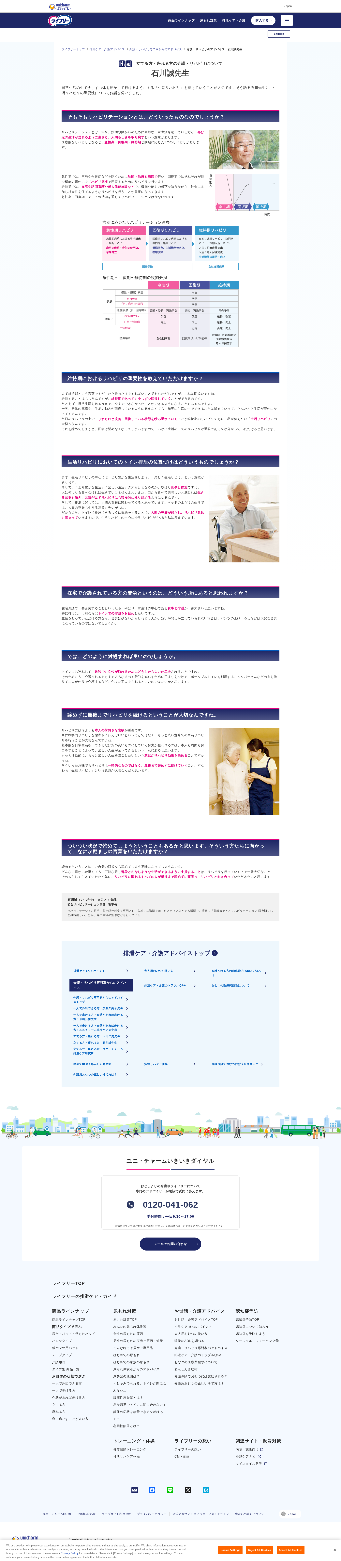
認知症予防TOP (247, 1319)
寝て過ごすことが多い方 (70, 1419)
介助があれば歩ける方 (68, 1397)
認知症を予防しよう (250, 1333)
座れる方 (58, 1411)
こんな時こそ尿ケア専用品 (133, 1348)
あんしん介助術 (186, 1369)
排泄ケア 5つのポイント (89, 970)
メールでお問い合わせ (170, 1244)
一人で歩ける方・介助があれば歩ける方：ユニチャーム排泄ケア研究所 (98, 1027)
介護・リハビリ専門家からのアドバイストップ (98, 1000)
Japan (292, 1513)
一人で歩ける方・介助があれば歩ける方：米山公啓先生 (98, 1017)
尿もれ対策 (208, 20)
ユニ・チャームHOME (57, 1513)
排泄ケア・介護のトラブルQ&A (165, 985)
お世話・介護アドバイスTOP (196, 1319)
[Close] (334, 1550)
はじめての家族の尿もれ (131, 1362)
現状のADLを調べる (189, 1341)
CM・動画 (182, 1456)
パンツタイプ (62, 1341)
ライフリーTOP (68, 1283)
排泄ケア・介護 (233, 20)
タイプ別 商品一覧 (66, 1369)
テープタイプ (62, 1355)
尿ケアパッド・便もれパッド (73, 1333)
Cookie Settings (230, 1550)
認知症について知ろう (252, 1326)
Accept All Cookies (290, 1550)
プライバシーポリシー (151, 1513)
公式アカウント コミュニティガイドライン (200, 1513)
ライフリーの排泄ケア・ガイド (84, 1296)
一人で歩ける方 (63, 1390)
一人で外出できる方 (67, 1383)
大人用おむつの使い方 (158, 970)
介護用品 (58, 1362)
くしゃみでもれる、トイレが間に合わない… (139, 1387)
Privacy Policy (69, 1553)
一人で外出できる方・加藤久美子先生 (98, 1008)
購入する (262, 20)
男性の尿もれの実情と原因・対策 (138, 1341)
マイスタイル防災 (249, 1463)
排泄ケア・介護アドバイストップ (167, 953)
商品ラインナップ (181, 20)
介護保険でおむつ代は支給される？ (235, 1064)
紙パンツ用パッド (65, 1348)
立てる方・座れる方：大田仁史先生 (96, 1036)
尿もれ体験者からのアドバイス (136, 1369)
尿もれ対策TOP (125, 1319)
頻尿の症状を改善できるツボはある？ (138, 1415)
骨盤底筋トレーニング (129, 1449)
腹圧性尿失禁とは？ (128, 1397)
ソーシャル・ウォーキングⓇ (257, 1341)
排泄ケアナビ (246, 1456)
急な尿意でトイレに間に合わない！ (139, 1404)
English (279, 33)
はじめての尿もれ (126, 1355)
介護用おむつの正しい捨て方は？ (95, 1074)
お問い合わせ (87, 1513)
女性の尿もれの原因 (128, 1333)
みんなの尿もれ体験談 (129, 1326)
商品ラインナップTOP (69, 1319)
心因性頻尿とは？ (126, 1426)
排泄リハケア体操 (156, 1064)
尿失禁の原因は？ (126, 1376)
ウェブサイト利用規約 (116, 1513)
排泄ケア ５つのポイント (193, 1326)
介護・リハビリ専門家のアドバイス (201, 1348)
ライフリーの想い (187, 1449)
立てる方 (58, 1404)
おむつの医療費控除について (231, 985)
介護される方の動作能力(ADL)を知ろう (236, 973)
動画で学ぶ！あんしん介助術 (92, 1064)
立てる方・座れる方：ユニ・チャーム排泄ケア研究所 (98, 1051)
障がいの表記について (249, 1513)
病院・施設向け (247, 1449)
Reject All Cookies (259, 1550)
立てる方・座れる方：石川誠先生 (95, 1042)
